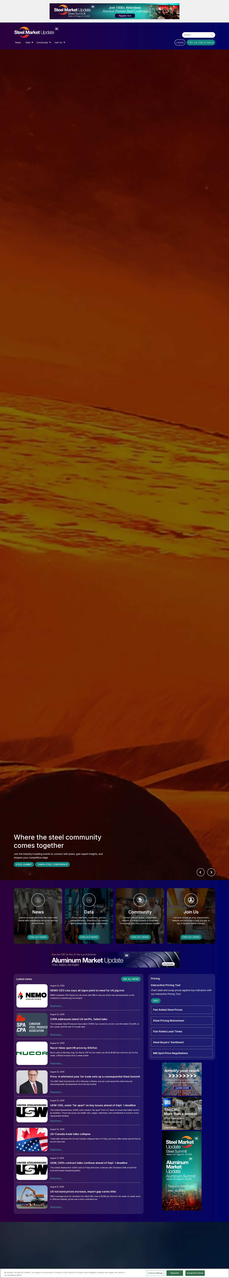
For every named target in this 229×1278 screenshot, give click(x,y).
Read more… (56, 1006)
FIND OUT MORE (38, 937)
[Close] (225, 1273)
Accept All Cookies (195, 1273)
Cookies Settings (155, 1273)
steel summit (24, 864)
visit (155, 1000)
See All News (131, 979)
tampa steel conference (52, 864)
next (211, 872)
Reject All (175, 1273)
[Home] (42, 32)
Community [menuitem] (42, 42)
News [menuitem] (18, 42)
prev (201, 872)
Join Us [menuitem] (58, 42)
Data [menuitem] (28, 42)
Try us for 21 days (201, 42)
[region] (114, 1273)
